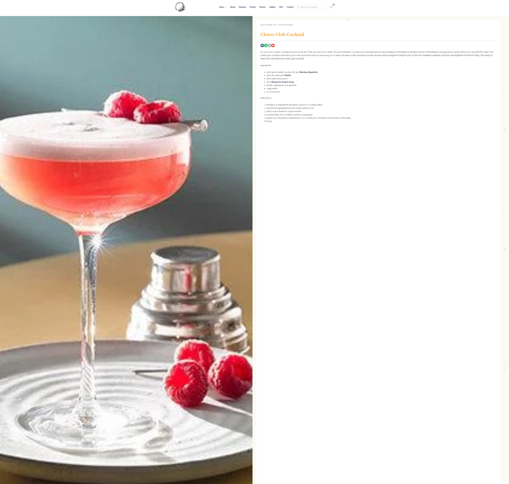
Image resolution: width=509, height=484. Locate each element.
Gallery (272, 7)
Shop (221, 7)
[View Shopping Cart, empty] (331, 7)
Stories (262, 7)
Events (253, 7)
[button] (225, 7)
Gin (275, 25)
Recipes (242, 7)
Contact (290, 7)
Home (262, 25)
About (232, 7)
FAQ (281, 7)
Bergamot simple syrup (282, 82)
